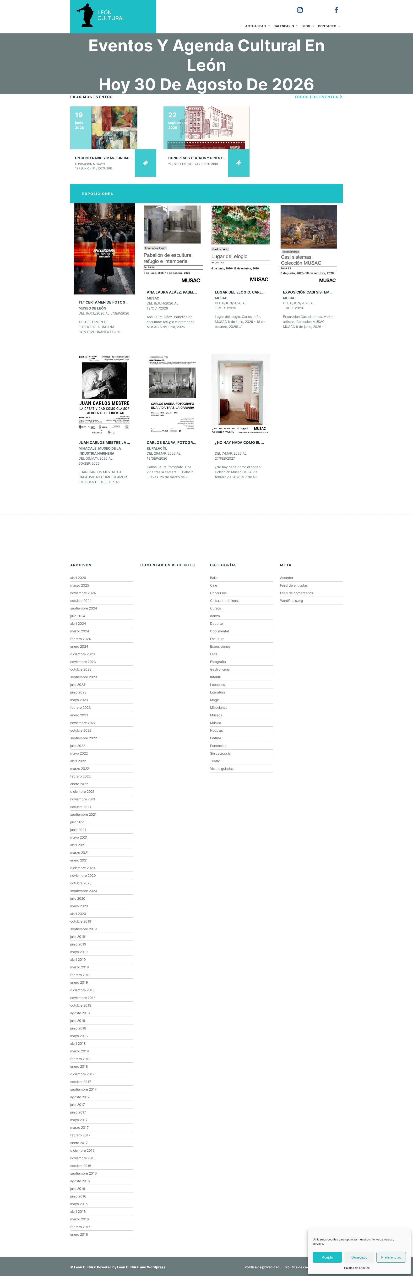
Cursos (215, 608)
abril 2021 (78, 845)
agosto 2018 (80, 1013)
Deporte (216, 623)
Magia (215, 700)
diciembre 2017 (82, 1074)
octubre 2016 (80, 1166)
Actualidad (255, 26)
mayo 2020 (79, 906)
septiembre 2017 (83, 1089)
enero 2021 (79, 860)
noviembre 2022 (83, 723)
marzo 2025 (79, 585)
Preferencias (391, 1257)
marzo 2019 (79, 967)
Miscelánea (219, 707)
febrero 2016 (80, 1227)
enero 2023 (79, 715)
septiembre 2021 (83, 814)
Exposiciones (220, 646)
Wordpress (156, 1267)
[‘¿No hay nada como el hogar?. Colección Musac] (240, 394)
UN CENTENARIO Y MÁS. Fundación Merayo (113, 158)
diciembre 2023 (82, 654)
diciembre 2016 (82, 1150)
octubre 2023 (81, 669)
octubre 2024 (81, 601)
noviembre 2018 (83, 998)
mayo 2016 (79, 1204)
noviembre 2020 (83, 875)
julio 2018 (77, 1021)
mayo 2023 (79, 700)
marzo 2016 (79, 1219)
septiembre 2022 (83, 738)
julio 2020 (77, 898)
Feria (213, 654)
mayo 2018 (79, 1036)
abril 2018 (78, 1043)
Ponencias (218, 746)
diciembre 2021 (82, 791)
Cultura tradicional (224, 601)
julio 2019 (77, 937)
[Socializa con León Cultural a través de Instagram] (296, 6)
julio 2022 (77, 746)
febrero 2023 (80, 707)
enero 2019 (79, 982)
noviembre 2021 (82, 799)
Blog (306, 26)
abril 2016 (78, 1211)
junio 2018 (78, 1028)
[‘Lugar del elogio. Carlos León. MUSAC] (240, 244)
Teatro (215, 761)
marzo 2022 (79, 769)
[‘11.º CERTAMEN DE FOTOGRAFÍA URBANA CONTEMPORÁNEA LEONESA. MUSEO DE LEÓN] (104, 249)
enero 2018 (79, 1066)
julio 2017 (77, 1105)
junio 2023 (78, 692)
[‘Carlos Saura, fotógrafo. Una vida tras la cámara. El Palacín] (172, 394)
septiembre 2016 (83, 1173)
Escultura (217, 639)
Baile (213, 578)
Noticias (216, 730)
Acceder (286, 578)
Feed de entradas (294, 585)
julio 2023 (77, 685)
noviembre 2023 (83, 662)
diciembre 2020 (82, 868)
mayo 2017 (78, 1120)
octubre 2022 (80, 730)
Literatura (217, 692)
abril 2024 (78, 623)
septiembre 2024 (83, 608)
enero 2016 (79, 1234)
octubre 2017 (80, 1082)
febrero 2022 (80, 776)
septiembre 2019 (83, 929)
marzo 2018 (79, 1051)
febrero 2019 (80, 975)
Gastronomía (220, 669)
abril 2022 (78, 761)
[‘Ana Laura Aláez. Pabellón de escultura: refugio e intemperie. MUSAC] (172, 244)
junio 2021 (78, 830)
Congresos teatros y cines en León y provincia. (213, 158)
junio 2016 (78, 1196)
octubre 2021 (80, 807)
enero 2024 (79, 646)
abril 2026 (78, 578)
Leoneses (217, 685)
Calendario (283, 26)
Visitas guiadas (222, 769)
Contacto (327, 26)
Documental (219, 631)
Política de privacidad (262, 1267)
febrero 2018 (80, 1059)
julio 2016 (77, 1189)
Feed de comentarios (296, 593)
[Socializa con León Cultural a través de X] (314, 6)
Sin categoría (220, 753)
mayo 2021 (78, 837)
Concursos (218, 593)
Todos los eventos (317, 97)
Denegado (359, 1257)
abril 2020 (78, 914)
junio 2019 (78, 944)
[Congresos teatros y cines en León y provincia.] (206, 128)
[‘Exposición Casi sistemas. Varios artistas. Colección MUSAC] (308, 244)
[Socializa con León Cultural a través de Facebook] (333, 6)
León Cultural (85, 1267)
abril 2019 (78, 959)
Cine (213, 585)
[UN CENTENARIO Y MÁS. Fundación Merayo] (113, 128)
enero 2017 (79, 1143)
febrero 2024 (80, 639)
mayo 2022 (79, 753)
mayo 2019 (79, 952)
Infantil (215, 677)
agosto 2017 (80, 1097)
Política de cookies (357, 1268)
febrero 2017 (80, 1135)
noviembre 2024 (83, 593)
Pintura (215, 738)
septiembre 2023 (83, 677)
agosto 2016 (80, 1181)
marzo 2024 (79, 631)
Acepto (327, 1257)
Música (215, 723)
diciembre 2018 (82, 990)
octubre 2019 (80, 921)
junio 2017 (78, 1112)
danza (215, 616)
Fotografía (218, 662)
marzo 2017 (79, 1127)
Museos (216, 715)
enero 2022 (79, 784)
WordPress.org (291, 601)
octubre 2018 (80, 1005)
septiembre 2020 (83, 891)
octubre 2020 (81, 883)
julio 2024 (77, 616)
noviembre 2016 (83, 1158)
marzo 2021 (79, 853)
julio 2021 (77, 822)
